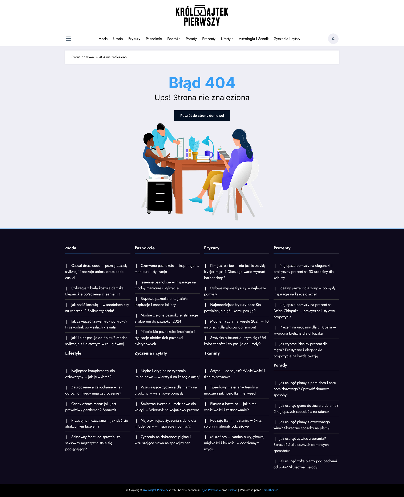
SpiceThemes (270, 490)
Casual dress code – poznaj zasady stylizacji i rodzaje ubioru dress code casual (96, 271)
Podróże (173, 38)
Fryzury (134, 38)
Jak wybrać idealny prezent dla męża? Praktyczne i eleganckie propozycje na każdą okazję (301, 350)
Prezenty (208, 38)
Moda (103, 38)
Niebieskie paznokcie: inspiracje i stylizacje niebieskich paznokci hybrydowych (165, 338)
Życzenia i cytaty (287, 38)
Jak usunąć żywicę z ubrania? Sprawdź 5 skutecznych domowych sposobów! (301, 444)
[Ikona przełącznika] (68, 39)
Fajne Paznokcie (211, 490)
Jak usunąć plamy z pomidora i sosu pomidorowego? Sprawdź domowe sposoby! (305, 389)
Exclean (232, 490)
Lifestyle (227, 38)
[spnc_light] (333, 38)
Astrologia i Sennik (254, 38)
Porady (191, 38)
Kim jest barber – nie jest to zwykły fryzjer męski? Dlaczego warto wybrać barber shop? (235, 271)
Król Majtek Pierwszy (155, 490)
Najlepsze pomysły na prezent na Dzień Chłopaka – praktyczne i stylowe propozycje (304, 311)
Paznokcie (154, 38)
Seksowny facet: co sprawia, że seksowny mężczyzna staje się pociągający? (93, 443)
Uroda (118, 38)
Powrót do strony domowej (202, 115)
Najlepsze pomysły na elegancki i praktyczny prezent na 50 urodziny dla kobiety (304, 271)
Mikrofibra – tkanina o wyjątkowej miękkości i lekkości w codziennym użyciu (234, 443)
